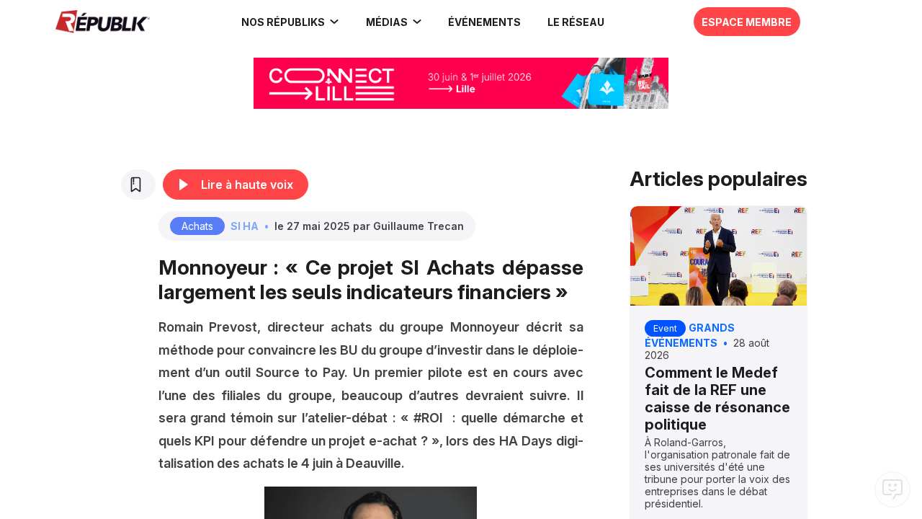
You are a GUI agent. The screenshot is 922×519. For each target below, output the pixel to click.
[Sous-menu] (334, 21)
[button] (484, 21)
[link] (290, 21)
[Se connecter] (853, 18)
